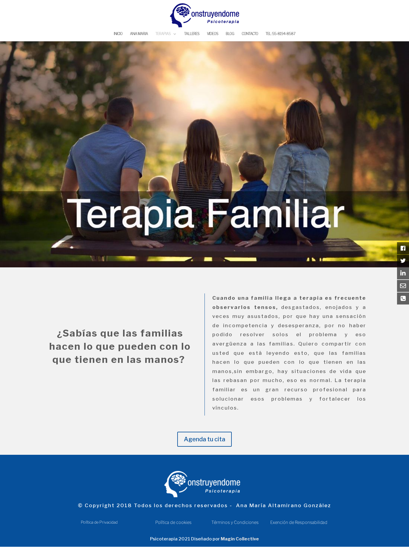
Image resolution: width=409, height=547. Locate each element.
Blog (230, 34)
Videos (212, 34)
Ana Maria (139, 34)
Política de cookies (173, 522)
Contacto (250, 34)
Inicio (118, 34)
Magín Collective (240, 539)
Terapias (163, 34)
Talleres (191, 34)
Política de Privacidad (99, 522)
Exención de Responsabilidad (299, 522)
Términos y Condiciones (235, 522)
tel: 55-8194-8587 (280, 34)
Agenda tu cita (204, 439)
